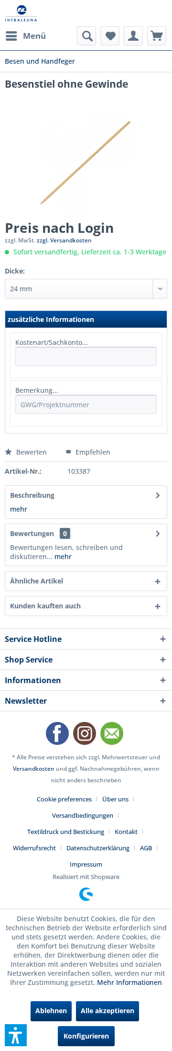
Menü (34, 35)
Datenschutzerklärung (97, 848)
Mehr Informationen (129, 982)
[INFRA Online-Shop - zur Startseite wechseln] (21, 13)
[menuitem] (25, 36)
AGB (146, 848)
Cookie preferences (64, 799)
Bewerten (31, 452)
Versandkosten (33, 769)
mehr (18, 509)
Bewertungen (32, 533)
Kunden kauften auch (45, 605)
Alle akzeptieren (107, 1010)
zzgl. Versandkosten (64, 240)
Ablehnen (51, 1010)
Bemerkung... (36, 390)
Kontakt (126, 831)
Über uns (115, 799)
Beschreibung (32, 495)
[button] (16, 1035)
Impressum (86, 864)
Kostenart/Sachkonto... (51, 342)
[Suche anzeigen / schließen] (86, 36)
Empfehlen (92, 452)
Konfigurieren (86, 1035)
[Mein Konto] (133, 36)
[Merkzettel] (109, 36)
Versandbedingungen (82, 815)
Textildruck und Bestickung (65, 831)
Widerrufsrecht (34, 848)
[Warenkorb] (156, 36)
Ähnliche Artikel (36, 580)
